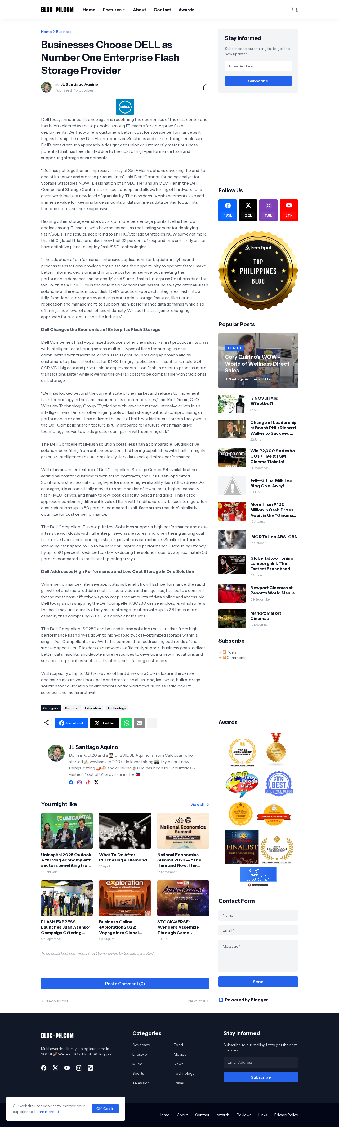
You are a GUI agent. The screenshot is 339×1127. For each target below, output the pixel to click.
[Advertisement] (262, 139)
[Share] (203, 87)
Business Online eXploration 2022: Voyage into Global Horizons (119, 927)
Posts (231, 652)
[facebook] (71, 782)
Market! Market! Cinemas (266, 615)
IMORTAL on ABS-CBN (274, 536)
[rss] (90, 1068)
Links (262, 1114)
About (139, 9)
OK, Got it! (105, 1108)
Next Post (196, 1001)
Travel (179, 1083)
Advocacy (141, 1044)
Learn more (44, 1111)
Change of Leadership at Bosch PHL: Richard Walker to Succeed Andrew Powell (273, 428)
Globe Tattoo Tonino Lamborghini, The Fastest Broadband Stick (271, 563)
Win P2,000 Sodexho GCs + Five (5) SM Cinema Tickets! (272, 456)
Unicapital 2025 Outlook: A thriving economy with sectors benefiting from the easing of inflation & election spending (66, 860)
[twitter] (96, 782)
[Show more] (152, 723)
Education (93, 708)
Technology (116, 708)
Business (64, 31)
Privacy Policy (286, 1114)
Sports (138, 1073)
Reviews (244, 1114)
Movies (180, 1054)
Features (112, 9)
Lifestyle (139, 1054)
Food (178, 1044)
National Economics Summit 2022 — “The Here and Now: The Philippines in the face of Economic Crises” (182, 860)
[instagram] (79, 782)
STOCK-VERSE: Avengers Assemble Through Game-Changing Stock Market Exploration (181, 927)
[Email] (139, 723)
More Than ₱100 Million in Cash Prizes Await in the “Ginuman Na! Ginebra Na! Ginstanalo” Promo (273, 510)
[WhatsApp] (126, 723)
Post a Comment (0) (125, 983)
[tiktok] (88, 782)
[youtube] (67, 1068)
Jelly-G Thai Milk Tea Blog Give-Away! (271, 482)
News (178, 1063)
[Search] (292, 9)
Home (89, 9)
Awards (186, 9)
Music (137, 1063)
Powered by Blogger (246, 999)
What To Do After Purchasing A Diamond (123, 857)
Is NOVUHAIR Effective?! (264, 400)
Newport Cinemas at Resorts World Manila (272, 590)
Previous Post (56, 1001)
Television (141, 1083)
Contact (162, 9)
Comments (236, 657)
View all (197, 804)
